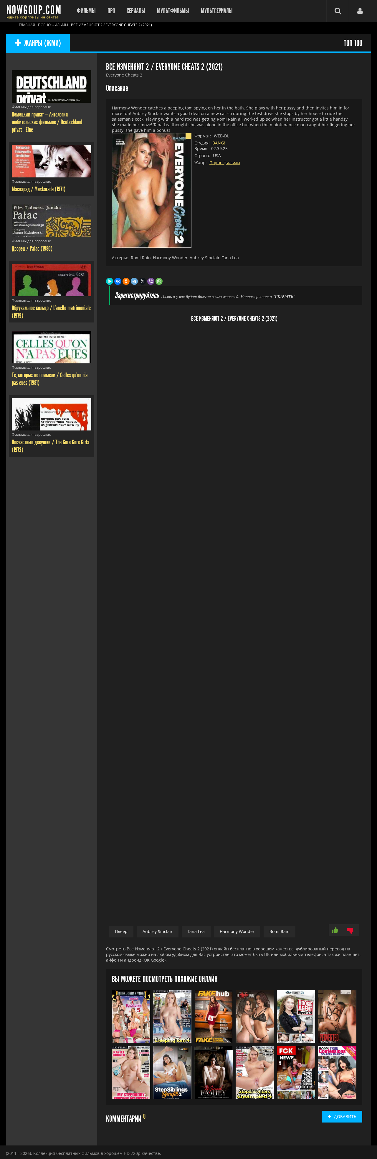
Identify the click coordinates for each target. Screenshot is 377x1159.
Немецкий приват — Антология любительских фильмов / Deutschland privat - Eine (47, 122)
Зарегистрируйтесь (137, 295)
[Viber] (150, 281)
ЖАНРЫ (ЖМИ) (42, 43)
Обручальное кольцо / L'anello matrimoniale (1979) (51, 312)
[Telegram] (134, 281)
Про (111, 11)
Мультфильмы (173, 11)
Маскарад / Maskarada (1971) (38, 189)
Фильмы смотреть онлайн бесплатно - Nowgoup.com (35, 11)
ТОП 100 (353, 43)
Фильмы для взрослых (31, 106)
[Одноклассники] (126, 281)
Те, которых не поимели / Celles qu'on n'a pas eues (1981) (49, 379)
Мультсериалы (217, 11)
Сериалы (136, 11)
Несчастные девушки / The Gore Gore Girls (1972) (50, 446)
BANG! (218, 143)
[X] (142, 281)
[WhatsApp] (159, 281)
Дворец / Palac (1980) (32, 248)
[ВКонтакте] (117, 281)
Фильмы (86, 11)
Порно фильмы (224, 162)
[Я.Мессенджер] (109, 281)
